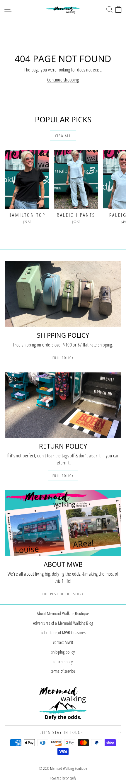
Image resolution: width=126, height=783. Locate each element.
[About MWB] (63, 523)
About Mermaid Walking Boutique (63, 613)
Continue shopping (63, 79)
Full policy (63, 357)
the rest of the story (63, 594)
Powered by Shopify (63, 778)
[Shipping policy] (63, 294)
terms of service (63, 671)
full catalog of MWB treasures (63, 632)
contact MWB (63, 642)
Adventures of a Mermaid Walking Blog (63, 623)
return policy (63, 661)
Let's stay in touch (62, 732)
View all (63, 135)
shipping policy (63, 652)
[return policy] (63, 405)
